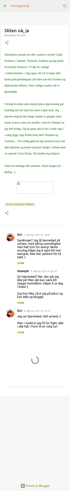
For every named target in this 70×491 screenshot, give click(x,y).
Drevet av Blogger (37, 485)
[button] (6, 43)
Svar (20, 263)
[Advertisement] (35, 436)
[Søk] (65, 5)
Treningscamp (19, 5)
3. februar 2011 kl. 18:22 (37, 235)
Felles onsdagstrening (20, 204)
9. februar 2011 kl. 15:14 (37, 311)
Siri (19, 234)
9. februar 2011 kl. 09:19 (43, 271)
